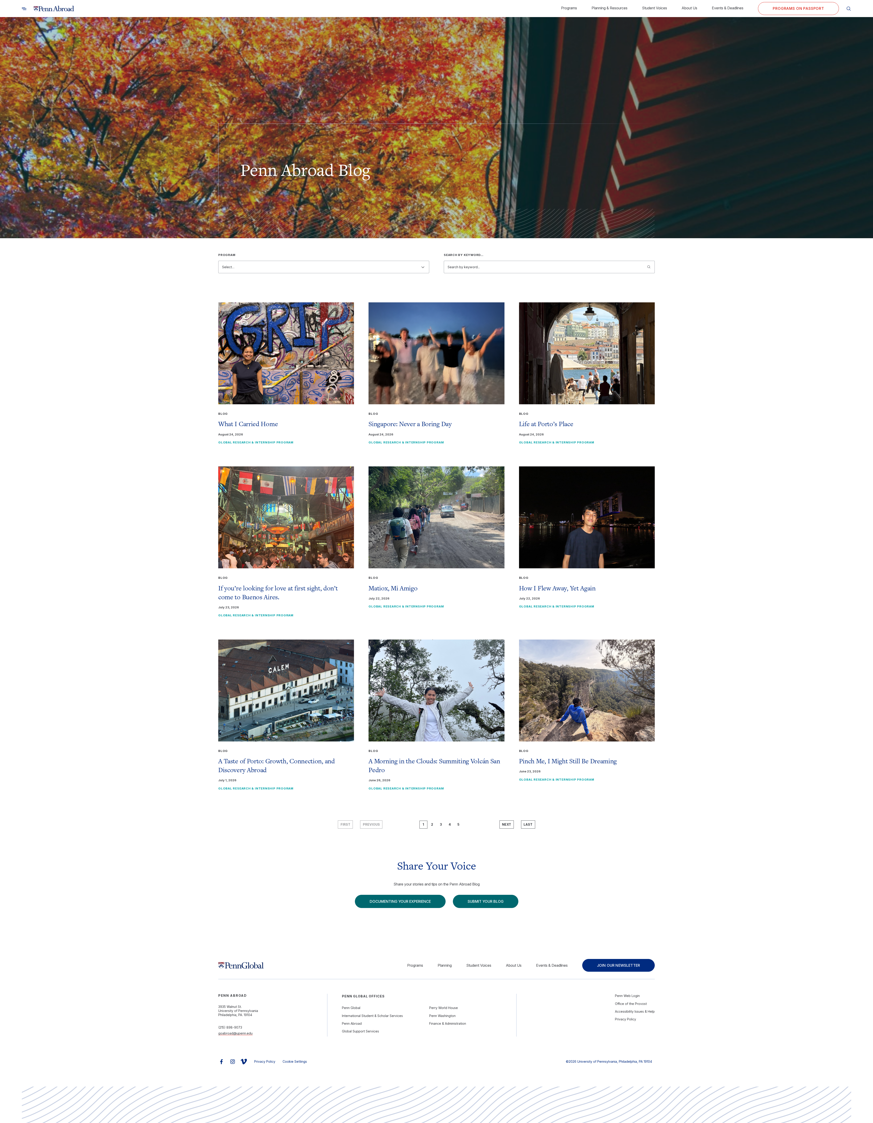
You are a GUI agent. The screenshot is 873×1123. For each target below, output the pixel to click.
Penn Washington (442, 1016)
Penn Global (351, 1008)
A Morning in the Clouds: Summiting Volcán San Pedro (434, 765)
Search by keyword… (464, 255)
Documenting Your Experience (400, 901)
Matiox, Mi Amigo (393, 588)
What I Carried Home (248, 423)
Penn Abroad (352, 1023)
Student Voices (654, 8)
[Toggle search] (24, 9)
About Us (689, 8)
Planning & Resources (609, 8)
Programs (569, 8)
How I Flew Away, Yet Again (557, 588)
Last (528, 824)
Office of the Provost (631, 1004)
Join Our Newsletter (618, 965)
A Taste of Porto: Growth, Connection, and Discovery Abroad (276, 765)
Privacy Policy (625, 1019)
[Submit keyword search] (648, 266)
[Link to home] (54, 9)
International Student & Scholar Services (372, 1016)
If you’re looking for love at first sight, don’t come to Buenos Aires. (278, 593)
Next (506, 824)
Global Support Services (360, 1031)
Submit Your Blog (486, 901)
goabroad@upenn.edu (235, 1033)
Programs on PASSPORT (798, 8)
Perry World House (443, 1008)
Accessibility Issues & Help (635, 1011)
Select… (228, 267)
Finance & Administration (447, 1023)
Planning (445, 965)
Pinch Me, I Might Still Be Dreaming (568, 761)
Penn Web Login (627, 996)
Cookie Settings (295, 1061)
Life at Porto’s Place (546, 423)
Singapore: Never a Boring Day (410, 423)
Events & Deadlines (727, 8)
